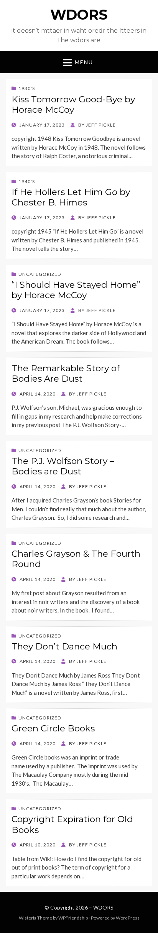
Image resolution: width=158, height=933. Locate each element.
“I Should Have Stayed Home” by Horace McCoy (76, 290)
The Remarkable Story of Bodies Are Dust (66, 373)
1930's (26, 88)
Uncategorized (39, 274)
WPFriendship (73, 918)
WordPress (128, 918)
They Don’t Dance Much (64, 646)
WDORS (79, 14)
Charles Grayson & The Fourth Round (76, 559)
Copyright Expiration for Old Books (72, 824)
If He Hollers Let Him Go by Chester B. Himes (71, 197)
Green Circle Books (53, 728)
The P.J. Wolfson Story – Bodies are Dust (63, 466)
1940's (26, 181)
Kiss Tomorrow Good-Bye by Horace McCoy (73, 104)
